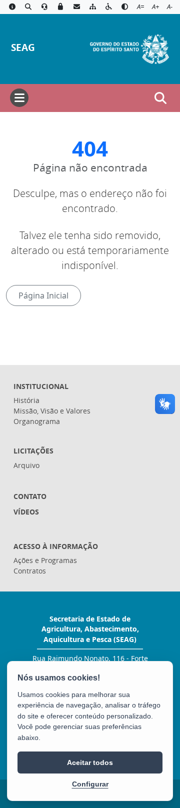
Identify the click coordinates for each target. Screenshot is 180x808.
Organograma (37, 421)
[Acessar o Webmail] (76, 7)
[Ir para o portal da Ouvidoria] (44, 7)
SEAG (23, 47)
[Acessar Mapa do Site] (92, 7)
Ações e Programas (45, 560)
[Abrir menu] (19, 97)
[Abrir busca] (160, 98)
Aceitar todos (90, 762)
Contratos (30, 571)
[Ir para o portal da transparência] (28, 7)
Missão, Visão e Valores (52, 411)
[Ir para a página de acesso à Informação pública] (12, 7)
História (27, 400)
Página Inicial (43, 295)
